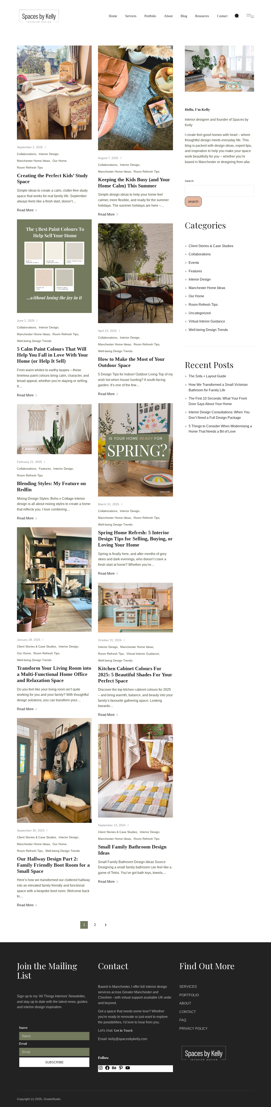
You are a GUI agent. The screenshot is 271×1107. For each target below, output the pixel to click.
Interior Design (48, 154)
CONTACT (187, 1012)
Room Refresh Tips (30, 167)
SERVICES (188, 986)
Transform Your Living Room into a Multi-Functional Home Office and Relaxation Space (54, 674)
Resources (202, 16)
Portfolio (150, 16)
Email (23, 1043)
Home (113, 16)
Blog (184, 16)
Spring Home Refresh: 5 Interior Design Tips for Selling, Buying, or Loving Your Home (135, 539)
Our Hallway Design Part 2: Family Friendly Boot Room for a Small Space (53, 865)
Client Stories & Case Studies (36, 646)
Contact (222, 16)
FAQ (182, 1020)
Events (194, 262)
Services (130, 16)
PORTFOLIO (189, 995)
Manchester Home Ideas (33, 160)
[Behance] (114, 1069)
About (168, 16)
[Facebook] (107, 1069)
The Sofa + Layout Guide (207, 376)
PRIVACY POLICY (193, 1028)
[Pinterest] (120, 1069)
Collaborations (26, 154)
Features (45, 468)
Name (23, 1028)
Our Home (59, 160)
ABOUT (185, 1003)
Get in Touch (123, 1030)
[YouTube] (127, 1069)
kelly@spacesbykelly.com (127, 1039)
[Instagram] (100, 1069)
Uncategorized (200, 313)
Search (189, 181)
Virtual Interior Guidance (142, 653)
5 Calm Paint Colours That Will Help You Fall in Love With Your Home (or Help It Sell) (52, 355)
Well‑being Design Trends (34, 341)
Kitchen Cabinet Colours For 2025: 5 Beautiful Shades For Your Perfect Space (135, 675)
